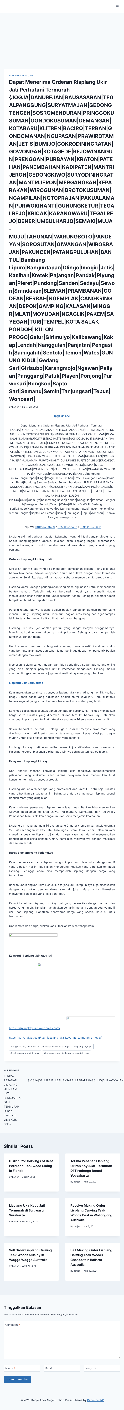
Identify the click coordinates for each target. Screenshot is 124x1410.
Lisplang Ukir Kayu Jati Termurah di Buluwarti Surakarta (27, 1210)
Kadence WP (95, 1400)
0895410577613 (90, 527)
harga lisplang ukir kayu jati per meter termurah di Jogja (40, 1046)
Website (91, 1368)
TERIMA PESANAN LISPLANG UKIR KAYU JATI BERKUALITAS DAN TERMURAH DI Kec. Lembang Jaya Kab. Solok (13, 1097)
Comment (12, 1324)
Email (50, 1368)
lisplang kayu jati (83, 1046)
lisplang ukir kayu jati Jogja (25, 1053)
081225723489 (45, 527)
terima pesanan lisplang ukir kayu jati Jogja (66, 1053)
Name (10, 1368)
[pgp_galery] (62, 415)
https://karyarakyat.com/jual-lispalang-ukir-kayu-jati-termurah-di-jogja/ (55, 1037)
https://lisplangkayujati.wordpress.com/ (34, 1028)
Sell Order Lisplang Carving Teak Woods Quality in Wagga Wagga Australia (30, 1255)
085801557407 (67, 527)
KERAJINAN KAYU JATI (21, 75)
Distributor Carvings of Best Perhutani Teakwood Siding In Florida (31, 1166)
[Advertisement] (62, 37)
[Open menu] (117, 6)
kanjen (15, 407)
